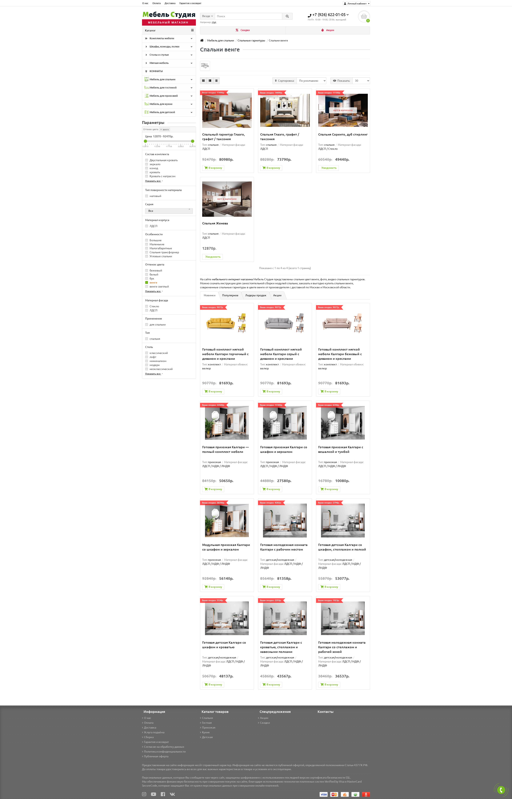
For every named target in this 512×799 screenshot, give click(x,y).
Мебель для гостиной (163, 87)
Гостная (207, 722)
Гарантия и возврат (190, 3)
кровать (154, 172)
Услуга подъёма (154, 732)
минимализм (157, 361)
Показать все (153, 181)
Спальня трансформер (164, 252)
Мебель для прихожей (163, 95)
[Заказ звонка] (501, 790)
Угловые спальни (160, 256)
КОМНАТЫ (156, 71)
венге (165, 129)
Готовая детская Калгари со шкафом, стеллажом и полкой (342, 547)
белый (153, 274)
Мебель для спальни (162, 79)
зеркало (154, 164)
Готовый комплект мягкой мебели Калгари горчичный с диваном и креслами (225, 354)
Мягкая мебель (159, 62)
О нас (145, 3)
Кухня (206, 732)
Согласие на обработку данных (164, 746)
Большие (155, 240)
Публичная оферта (156, 756)
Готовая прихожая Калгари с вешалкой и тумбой (340, 449)
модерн (154, 365)
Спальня (207, 718)
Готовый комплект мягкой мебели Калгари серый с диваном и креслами (281, 354)
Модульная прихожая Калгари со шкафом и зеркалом (226, 547)
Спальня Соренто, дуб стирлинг (343, 134)
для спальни (157, 324)
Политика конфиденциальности (165, 751)
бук (151, 278)
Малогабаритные (160, 248)
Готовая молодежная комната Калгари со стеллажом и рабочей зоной (342, 647)
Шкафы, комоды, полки (164, 46)
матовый (155, 196)
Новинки (209, 295)
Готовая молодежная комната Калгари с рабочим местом (284, 547)
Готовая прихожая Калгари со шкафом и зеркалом (283, 449)
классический (158, 353)
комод (153, 168)
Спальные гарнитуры (251, 40)
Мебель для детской (162, 112)
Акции (330, 30)
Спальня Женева (215, 223)
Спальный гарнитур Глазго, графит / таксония (223, 137)
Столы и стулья (159, 54)
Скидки (245, 30)
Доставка (170, 3)
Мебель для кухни (160, 104)
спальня (154, 338)
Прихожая (208, 727)
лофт (152, 357)
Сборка (149, 737)
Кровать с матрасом (162, 176)
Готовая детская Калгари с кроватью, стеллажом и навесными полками (281, 647)
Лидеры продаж (255, 295)
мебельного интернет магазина (232, 279)
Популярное (230, 295)
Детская (207, 737)
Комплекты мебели (161, 38)
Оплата (156, 3)
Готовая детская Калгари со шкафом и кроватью (224, 645)
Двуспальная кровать (163, 160)
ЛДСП (153, 226)
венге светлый (159, 286)
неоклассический (161, 369)
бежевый (155, 270)
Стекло (154, 306)
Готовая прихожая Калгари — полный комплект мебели (225, 449)
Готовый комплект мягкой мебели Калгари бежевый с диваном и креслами (340, 354)
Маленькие (156, 244)
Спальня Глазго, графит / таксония (279, 137)
